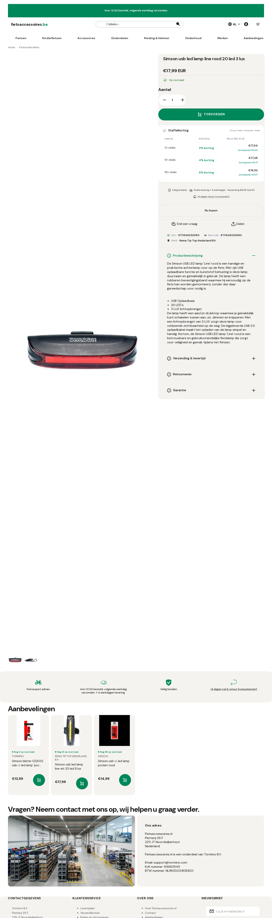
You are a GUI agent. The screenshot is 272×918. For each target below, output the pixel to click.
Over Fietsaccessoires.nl (160, 908)
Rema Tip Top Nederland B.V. (197, 240)
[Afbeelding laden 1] (15, 660)
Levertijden (87, 908)
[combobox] (139, 24)
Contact (150, 913)
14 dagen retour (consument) (213, 196)
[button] (258, 24)
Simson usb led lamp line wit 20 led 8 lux (69, 766)
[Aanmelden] (254, 911)
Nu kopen (211, 210)
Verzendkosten (90, 913)
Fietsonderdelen (29, 47)
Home (11, 47)
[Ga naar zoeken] (178, 24)
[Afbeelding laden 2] (31, 660)
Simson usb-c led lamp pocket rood (113, 763)
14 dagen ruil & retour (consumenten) (234, 689)
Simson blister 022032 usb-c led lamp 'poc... (27, 763)
